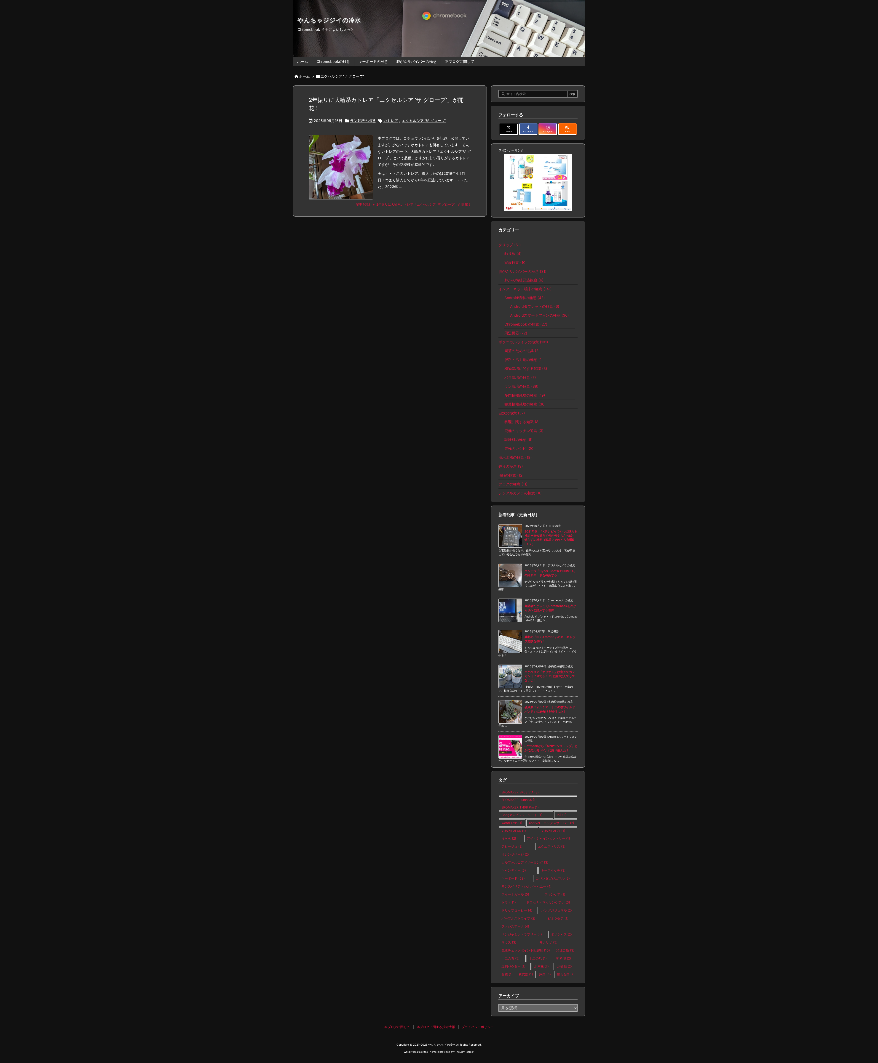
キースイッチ (553, 870)
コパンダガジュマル (553, 878)
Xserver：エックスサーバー (551, 823)
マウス (508, 942)
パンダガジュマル (556, 910)
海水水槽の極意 (515, 457)
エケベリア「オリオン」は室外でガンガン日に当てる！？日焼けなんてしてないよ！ (550, 676)
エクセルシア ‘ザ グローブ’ (424, 120)
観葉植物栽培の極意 (525, 404)
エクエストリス (551, 846)
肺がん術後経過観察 (523, 280)
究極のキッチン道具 (523, 430)
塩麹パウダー (513, 966)
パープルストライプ (518, 918)
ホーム (304, 76)
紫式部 (526, 974)
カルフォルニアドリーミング (524, 862)
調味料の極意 (518, 439)
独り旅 (513, 253)
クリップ (509, 245)
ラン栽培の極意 (363, 120)
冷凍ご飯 (565, 950)
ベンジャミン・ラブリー (521, 934)
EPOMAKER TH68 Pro (520, 807)
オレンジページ (515, 854)
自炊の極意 (511, 413)
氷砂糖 (564, 966)
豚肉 (545, 974)
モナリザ (548, 942)
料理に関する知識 (522, 421)
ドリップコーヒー (516, 910)
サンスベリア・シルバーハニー (526, 886)
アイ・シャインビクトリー (548, 838)
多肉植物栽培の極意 (524, 395)
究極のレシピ (519, 448)
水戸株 (541, 966)
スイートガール (515, 894)
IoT (561, 815)
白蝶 (507, 974)
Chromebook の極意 (525, 324)
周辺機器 (515, 333)
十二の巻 (510, 958)
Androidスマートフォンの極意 (539, 315)
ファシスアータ (515, 926)
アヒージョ (511, 846)
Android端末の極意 (524, 297)
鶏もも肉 (566, 974)
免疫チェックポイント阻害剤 (525, 950)
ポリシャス (561, 934)
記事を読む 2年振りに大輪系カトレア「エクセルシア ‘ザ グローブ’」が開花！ (413, 204)
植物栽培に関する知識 (525, 368)
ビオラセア (558, 918)
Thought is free (464, 1051)
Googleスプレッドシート (521, 815)
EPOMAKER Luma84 (519, 800)
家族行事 (515, 262)
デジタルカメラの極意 (520, 493)
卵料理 (563, 958)
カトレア (390, 120)
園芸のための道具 (522, 350)
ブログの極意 (512, 484)
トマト (508, 902)
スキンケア (554, 894)
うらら (508, 838)
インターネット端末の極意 (525, 289)
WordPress (511, 823)
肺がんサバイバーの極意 (522, 271)
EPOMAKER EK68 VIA (520, 792)
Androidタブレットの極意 (534, 306)
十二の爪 (538, 958)
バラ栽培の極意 (520, 377)
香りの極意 (510, 466)
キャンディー (513, 870)
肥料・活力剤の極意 (523, 359)
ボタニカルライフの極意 (523, 342)
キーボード (513, 878)
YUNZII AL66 (513, 831)
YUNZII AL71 (553, 831)
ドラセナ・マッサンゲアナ (548, 902)
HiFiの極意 (511, 475)
